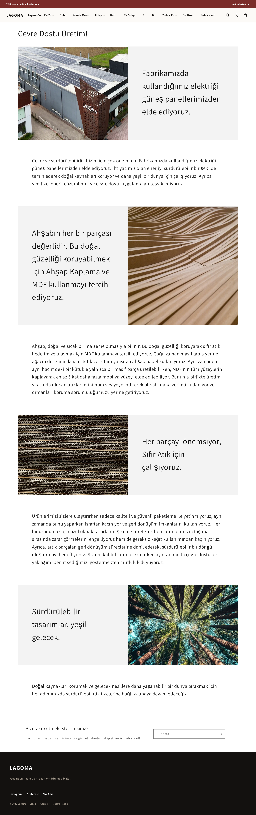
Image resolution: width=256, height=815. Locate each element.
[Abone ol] (220, 734)
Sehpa (64, 15)
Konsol (114, 15)
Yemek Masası (81, 15)
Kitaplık (100, 15)
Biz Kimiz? (189, 15)
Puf (145, 15)
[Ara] (227, 15)
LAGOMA (14, 15)
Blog (155, 15)
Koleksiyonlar (209, 15)
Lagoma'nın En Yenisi (41, 15)
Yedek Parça (170, 15)
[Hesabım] (236, 15)
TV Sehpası (131, 15)
